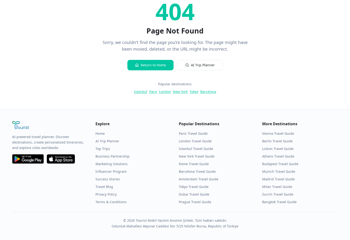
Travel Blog (104, 186)
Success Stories (107, 179)
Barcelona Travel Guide (197, 171)
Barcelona (208, 91)
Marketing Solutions (111, 164)
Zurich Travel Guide (277, 194)
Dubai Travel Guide (194, 194)
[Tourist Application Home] (50, 125)
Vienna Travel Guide (278, 133)
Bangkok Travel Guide (279, 202)
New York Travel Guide (197, 156)
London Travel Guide (195, 141)
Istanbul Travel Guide (196, 148)
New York (180, 91)
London (165, 91)
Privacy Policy (106, 194)
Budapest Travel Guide (280, 164)
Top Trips (102, 148)
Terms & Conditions (111, 202)
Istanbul (140, 91)
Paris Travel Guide (193, 133)
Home (100, 133)
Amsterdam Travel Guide (198, 179)
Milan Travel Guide (277, 186)
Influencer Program (111, 171)
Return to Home (153, 65)
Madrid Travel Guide (278, 179)
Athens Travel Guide (278, 156)
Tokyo (194, 91)
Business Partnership (112, 156)
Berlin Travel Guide (277, 141)
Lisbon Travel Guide (278, 148)
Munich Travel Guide (278, 171)
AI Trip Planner (203, 65)
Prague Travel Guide (195, 202)
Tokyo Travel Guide (194, 186)
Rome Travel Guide (194, 164)
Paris (153, 91)
